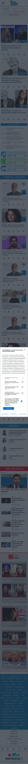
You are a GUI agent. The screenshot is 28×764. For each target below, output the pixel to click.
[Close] (24, 350)
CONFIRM (8, 408)
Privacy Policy (22, 414)
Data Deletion (5, 414)
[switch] (22, 382)
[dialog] (14, 382)
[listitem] (14, 378)
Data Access (14, 414)
